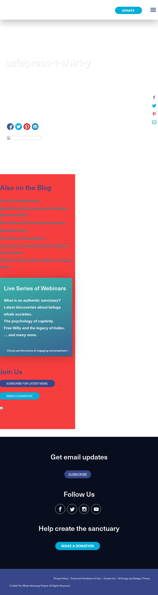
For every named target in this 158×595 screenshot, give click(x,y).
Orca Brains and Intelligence (22, 238)
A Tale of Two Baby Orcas (20, 200)
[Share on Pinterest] (27, 126)
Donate (128, 10)
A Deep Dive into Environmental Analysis (32, 222)
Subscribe (77, 474)
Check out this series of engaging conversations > (37, 350)
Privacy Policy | (61, 578)
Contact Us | (109, 578)
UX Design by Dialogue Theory (134, 578)
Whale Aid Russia (14, 230)
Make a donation (77, 545)
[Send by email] (35, 126)
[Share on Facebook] (10, 126)
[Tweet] (18, 126)
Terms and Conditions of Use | (86, 578)
